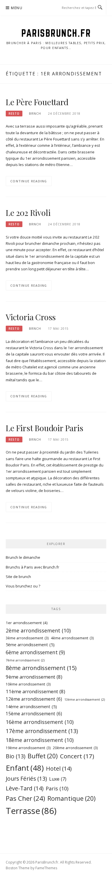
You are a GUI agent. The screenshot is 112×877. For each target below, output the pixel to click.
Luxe (57, 779)
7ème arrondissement (25, 660)
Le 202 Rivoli (28, 212)
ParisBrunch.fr (56, 33)
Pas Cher (25, 798)
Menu (16, 7)
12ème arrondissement (34, 699)
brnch (35, 114)
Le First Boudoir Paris (44, 428)
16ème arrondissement (40, 721)
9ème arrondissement (34, 676)
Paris (57, 788)
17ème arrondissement (42, 731)
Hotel (59, 768)
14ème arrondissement (31, 706)
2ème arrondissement (38, 630)
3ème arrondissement (27, 638)
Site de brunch (18, 576)
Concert (77, 756)
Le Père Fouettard (37, 102)
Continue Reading (28, 181)
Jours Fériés (26, 778)
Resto (14, 114)
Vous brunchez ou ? (23, 586)
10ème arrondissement (28, 684)
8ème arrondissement (41, 668)
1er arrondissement (27, 622)
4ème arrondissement (72, 638)
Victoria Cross (31, 317)
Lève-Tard (24, 788)
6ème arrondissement (35, 652)
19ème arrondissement (28, 747)
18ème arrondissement (40, 740)
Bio (15, 756)
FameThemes (46, 868)
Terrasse (31, 811)
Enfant (25, 768)
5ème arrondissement (30, 644)
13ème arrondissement (84, 700)
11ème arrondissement (35, 691)
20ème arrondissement (75, 747)
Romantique (71, 798)
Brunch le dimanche (23, 557)
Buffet (43, 756)
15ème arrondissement (34, 714)
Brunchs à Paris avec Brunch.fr (32, 567)
